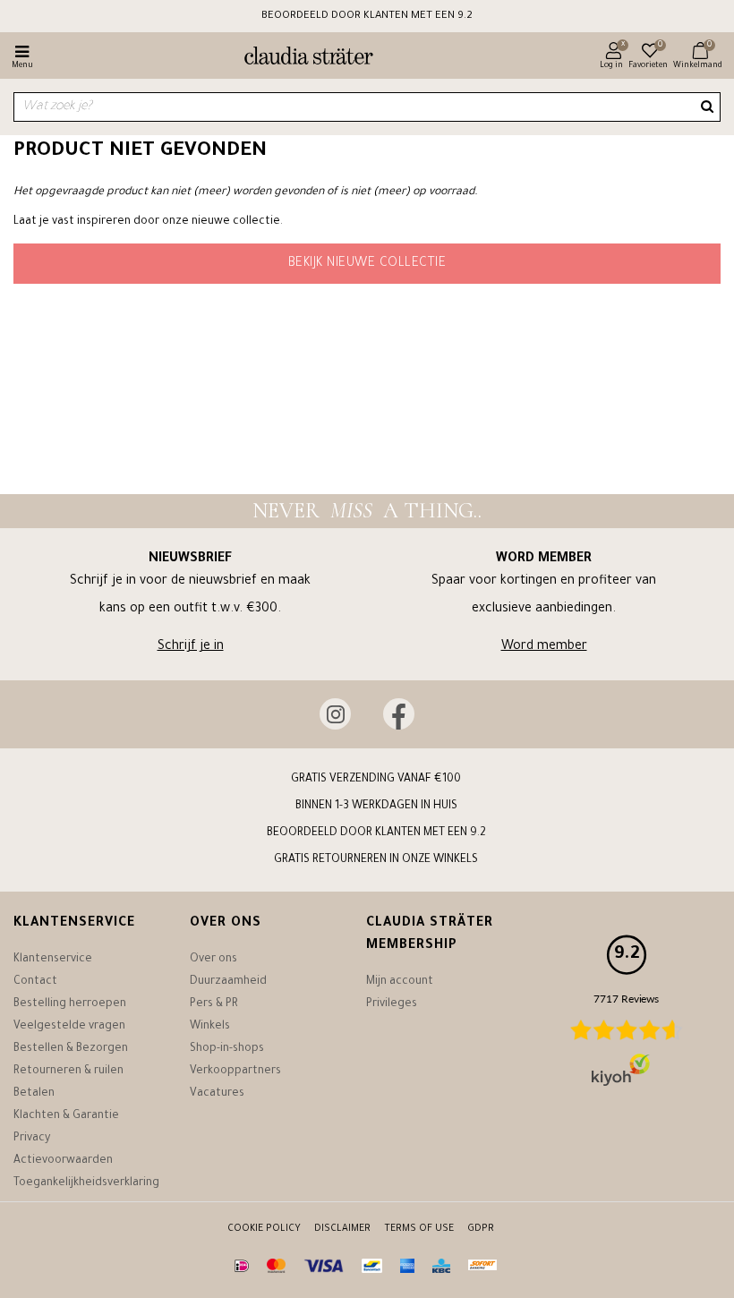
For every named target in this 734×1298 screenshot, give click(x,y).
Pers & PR (214, 1004)
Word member (544, 647)
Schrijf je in (191, 647)
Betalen (34, 1094)
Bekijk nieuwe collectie (367, 264)
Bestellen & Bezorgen (70, 1049)
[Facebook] (398, 714)
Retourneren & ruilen (68, 1071)
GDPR (480, 1229)
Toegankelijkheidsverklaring (86, 1183)
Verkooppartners (235, 1071)
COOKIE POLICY (264, 1229)
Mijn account (399, 982)
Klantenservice (52, 959)
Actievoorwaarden (63, 1161)
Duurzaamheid (228, 982)
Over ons (213, 959)
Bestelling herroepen (69, 1004)
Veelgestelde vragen (69, 1026)
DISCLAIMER (342, 1229)
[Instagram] (335, 714)
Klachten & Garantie (66, 1116)
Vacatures (217, 1094)
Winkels (210, 1026)
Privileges (391, 1004)
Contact (35, 982)
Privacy (31, 1138)
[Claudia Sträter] (301, 58)
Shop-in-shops (227, 1049)
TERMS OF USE (419, 1229)
